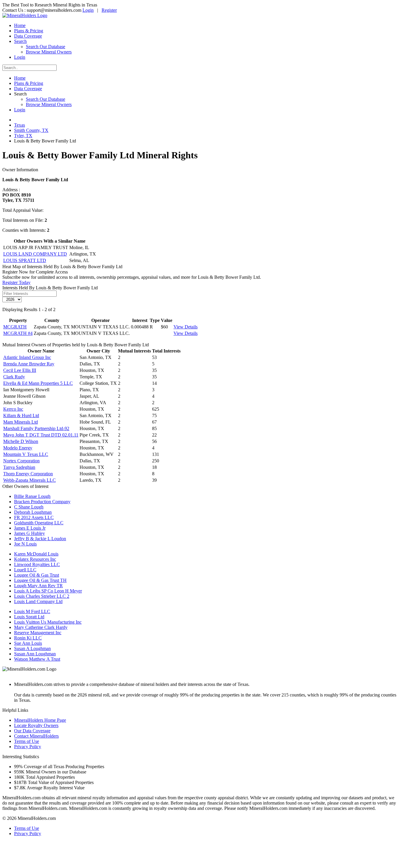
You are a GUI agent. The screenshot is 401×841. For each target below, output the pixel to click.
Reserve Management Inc (37, 632)
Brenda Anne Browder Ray (28, 363)
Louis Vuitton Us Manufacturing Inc (48, 622)
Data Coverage (28, 35)
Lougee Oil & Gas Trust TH (40, 580)
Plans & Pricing (28, 30)
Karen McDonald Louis (36, 553)
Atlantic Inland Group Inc (27, 357)
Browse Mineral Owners (49, 51)
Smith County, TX (31, 130)
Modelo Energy (17, 447)
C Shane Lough (28, 506)
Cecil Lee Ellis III (19, 370)
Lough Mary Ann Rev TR (38, 585)
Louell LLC (25, 569)
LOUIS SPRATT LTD (24, 260)
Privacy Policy (27, 746)
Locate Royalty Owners (36, 725)
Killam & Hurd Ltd (21, 415)
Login (88, 10)
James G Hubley (29, 533)
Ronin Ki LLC (28, 637)
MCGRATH (15, 326)
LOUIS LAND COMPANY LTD (35, 253)
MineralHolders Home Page (40, 720)
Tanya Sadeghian (19, 467)
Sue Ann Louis (28, 643)
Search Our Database (45, 46)
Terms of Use (26, 741)
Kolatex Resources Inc (35, 559)
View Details (185, 326)
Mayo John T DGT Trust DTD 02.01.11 (40, 434)
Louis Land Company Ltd (38, 601)
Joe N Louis (25, 543)
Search (20, 41)
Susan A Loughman (32, 648)
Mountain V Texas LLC (25, 454)
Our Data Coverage (32, 730)
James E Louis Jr (30, 528)
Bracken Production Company (42, 501)
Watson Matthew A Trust (37, 659)
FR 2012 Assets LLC (34, 517)
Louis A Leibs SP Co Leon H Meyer (48, 590)
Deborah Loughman (33, 512)
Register (109, 10)
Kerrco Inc (13, 409)
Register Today (16, 282)
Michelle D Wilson (20, 441)
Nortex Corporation (21, 460)
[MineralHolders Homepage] (24, 15)
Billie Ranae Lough (32, 496)
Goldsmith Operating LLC (38, 522)
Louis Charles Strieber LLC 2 (41, 596)
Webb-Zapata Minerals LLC (29, 480)
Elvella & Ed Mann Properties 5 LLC (38, 383)
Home (20, 25)
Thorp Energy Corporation (28, 473)
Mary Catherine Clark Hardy (41, 627)
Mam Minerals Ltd (20, 421)
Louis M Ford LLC (32, 611)
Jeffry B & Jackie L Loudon (40, 538)
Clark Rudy (14, 376)
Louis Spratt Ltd (29, 616)
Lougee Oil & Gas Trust (36, 575)
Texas (19, 124)
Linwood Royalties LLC (37, 564)
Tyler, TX (23, 135)
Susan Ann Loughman (35, 653)
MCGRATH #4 (18, 333)
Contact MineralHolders (36, 735)
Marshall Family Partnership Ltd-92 (36, 428)
